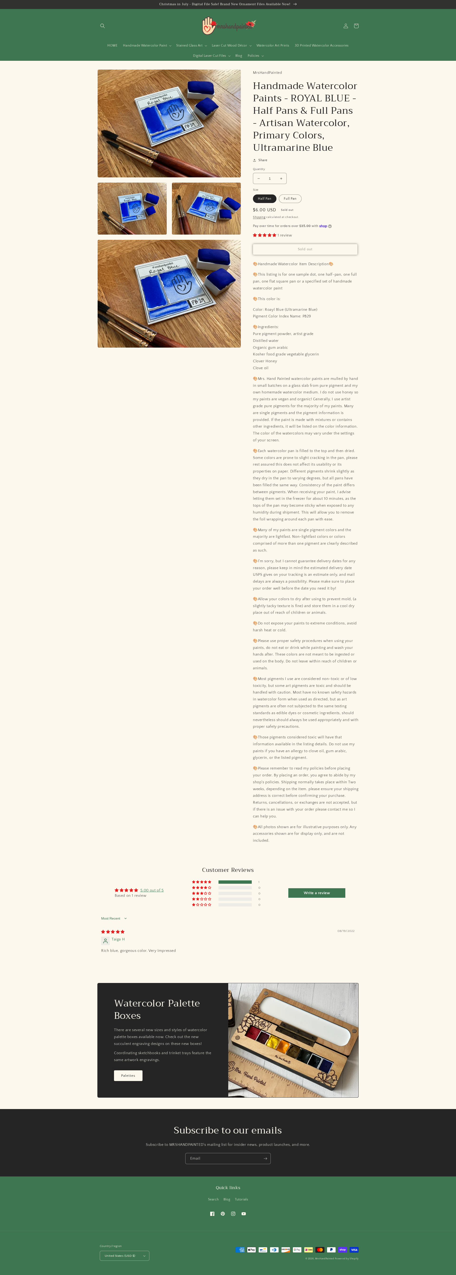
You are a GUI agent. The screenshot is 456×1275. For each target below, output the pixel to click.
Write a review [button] (317, 893)
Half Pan (264, 199)
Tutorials (241, 1199)
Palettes (128, 1076)
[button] (102, 26)
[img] (113, 932)
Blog (226, 1199)
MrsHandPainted (324, 1258)
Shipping (259, 217)
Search (213, 1199)
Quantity (259, 169)
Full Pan (290, 199)
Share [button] (262, 160)
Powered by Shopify (347, 1258)
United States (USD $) (120, 1255)
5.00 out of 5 (152, 890)
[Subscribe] (265, 1158)
